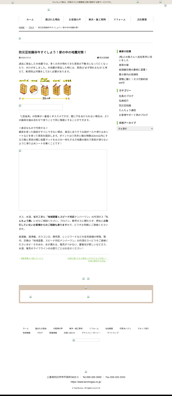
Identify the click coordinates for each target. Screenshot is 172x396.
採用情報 (26, 332)
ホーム (30, 19)
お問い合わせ (69, 332)
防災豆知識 (104, 57)
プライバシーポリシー (91, 332)
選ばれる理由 (52, 19)
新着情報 (53, 332)
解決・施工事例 (97, 19)
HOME (21, 27)
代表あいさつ (125, 328)
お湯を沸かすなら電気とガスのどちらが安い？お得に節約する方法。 (87, 259)
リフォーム (120, 19)
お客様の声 (75, 19)
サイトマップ (113, 332)
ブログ (31, 27)
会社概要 (142, 19)
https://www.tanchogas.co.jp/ (86, 381)
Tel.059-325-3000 (92, 377)
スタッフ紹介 (143, 328)
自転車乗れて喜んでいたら (32, 258)
